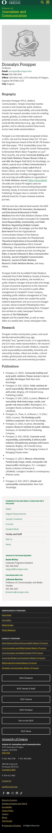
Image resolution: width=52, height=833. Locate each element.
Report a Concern (9, 800)
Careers (5, 814)
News (8, 544)
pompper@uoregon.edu (20, 71)
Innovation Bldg (8, 769)
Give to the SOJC (26, 720)
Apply (8, 508)
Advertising (6, 615)
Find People (7, 821)
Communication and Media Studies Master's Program (25, 502)
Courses (9, 524)
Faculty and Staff (14, 534)
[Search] (42, 2)
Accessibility (7, 807)
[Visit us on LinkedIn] (17, 793)
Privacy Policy (7, 810)
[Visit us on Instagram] (12, 793)
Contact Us (6, 781)
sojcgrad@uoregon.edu (17, 569)
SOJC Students (26, 678)
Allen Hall (6, 752)
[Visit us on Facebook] (4, 793)
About (4, 817)
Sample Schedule (14, 519)
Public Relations (9, 630)
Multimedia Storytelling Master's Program (19, 663)
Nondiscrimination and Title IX (14, 803)
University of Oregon (15, 739)
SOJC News (26, 731)
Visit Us (9, 539)
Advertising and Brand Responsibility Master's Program (25, 643)
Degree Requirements (16, 513)
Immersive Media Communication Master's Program (23, 658)
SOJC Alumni (26, 699)
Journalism (6, 620)
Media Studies (7, 625)
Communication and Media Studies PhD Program (22, 653)
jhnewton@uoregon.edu (17, 592)
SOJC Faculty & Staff (26, 688)
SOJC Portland (26, 710)
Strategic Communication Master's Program (20, 668)
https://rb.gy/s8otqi (37, 180)
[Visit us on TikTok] (21, 793)
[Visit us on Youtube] (8, 793)
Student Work (12, 529)
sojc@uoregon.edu (10, 786)
